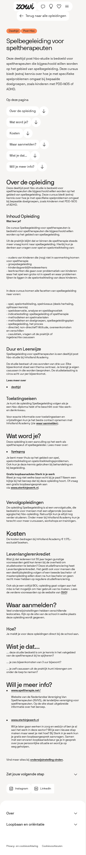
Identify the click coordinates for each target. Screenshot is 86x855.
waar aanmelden (46, 423)
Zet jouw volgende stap (25, 774)
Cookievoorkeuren (52, 846)
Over (10, 813)
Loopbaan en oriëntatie (25, 824)
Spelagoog (18, 451)
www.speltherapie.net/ (26, 690)
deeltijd (16, 387)
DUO (64, 592)
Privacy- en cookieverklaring (22, 846)
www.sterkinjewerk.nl (24, 487)
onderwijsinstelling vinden (46, 759)
